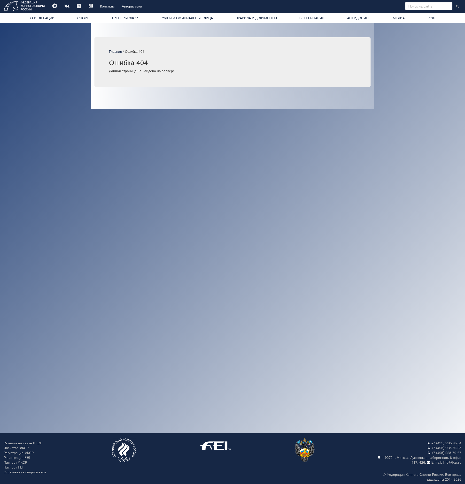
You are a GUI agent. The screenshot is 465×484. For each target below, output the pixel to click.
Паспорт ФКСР (15, 462)
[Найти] (457, 6)
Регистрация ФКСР (19, 452)
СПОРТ (83, 17)
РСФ (431, 17)
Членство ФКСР (16, 447)
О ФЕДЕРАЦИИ (42, 17)
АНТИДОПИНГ (358, 17)
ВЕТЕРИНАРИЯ (311, 17)
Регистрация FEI (17, 457)
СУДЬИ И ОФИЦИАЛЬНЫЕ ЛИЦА (187, 17)
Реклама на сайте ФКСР (23, 442)
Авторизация (132, 6)
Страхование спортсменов (25, 471)
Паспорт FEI (13, 467)
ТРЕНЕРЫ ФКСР (124, 17)
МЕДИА (399, 17)
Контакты (107, 6)
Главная (115, 51)
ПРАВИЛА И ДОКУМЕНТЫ (256, 17)
